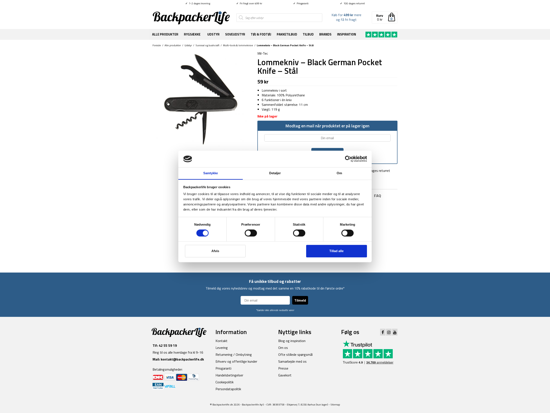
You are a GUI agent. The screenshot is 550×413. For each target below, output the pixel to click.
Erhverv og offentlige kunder (236, 361)
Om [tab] (339, 173)
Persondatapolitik (228, 388)
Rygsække (192, 34)
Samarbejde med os (292, 361)
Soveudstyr (235, 34)
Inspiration (346, 34)
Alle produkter (165, 34)
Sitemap (335, 404)
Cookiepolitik (224, 382)
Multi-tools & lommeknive (238, 45)
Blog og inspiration (292, 340)
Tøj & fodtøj (261, 34)
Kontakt (221, 340)
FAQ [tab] (377, 196)
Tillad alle (336, 251)
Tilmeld (300, 300)
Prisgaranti (301, 3)
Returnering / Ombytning (233, 354)
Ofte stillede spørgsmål (295, 354)
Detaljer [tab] (275, 173)
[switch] (251, 233)
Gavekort (285, 375)
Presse (283, 368)
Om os (283, 347)
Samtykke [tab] (210, 173)
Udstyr (213, 34)
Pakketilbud (287, 34)
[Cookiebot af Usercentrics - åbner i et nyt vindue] (348, 159)
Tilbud (308, 34)
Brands (325, 34)
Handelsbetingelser (229, 375)
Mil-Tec (262, 53)
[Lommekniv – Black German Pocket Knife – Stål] (202, 99)
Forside (157, 45)
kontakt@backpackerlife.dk (182, 359)
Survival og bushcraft (207, 45)
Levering (221, 347)
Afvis (215, 251)
